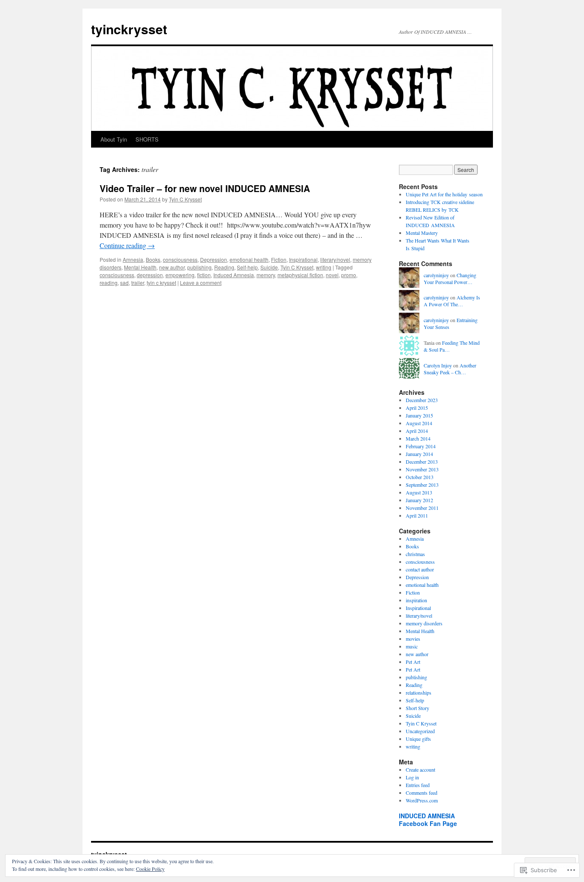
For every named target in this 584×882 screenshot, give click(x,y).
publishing (199, 267)
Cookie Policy (150, 868)
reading (109, 282)
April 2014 (417, 430)
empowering (180, 274)
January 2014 (419, 453)
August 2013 (419, 492)
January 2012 (419, 500)
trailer (137, 282)
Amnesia (133, 259)
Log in (412, 777)
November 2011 (422, 507)
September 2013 (422, 484)
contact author (420, 569)
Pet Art (413, 661)
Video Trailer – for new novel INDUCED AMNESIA (205, 188)
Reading (224, 267)
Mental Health (140, 267)
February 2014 (421, 446)
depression (150, 274)
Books (153, 259)
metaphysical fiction (300, 274)
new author (172, 267)
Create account (420, 769)
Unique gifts (418, 738)
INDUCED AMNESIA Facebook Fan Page (428, 819)
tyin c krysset (161, 282)
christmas (415, 554)
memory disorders (424, 623)
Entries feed (418, 784)
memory (266, 274)
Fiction (278, 259)
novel (332, 274)
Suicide (269, 267)
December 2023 (422, 400)
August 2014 (419, 423)
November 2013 (422, 469)
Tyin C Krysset (185, 199)
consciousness (180, 259)
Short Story (417, 707)
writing (323, 267)
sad (124, 282)
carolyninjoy (436, 275)
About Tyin (113, 139)
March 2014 (418, 438)
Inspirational (303, 259)
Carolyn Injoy (438, 365)
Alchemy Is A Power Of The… (452, 301)
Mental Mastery (422, 232)
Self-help (247, 267)
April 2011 (417, 515)
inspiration (416, 600)
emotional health (249, 259)
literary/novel (335, 259)
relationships (418, 692)
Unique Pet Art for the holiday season (444, 194)
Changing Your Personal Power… (450, 279)
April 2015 (417, 407)
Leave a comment (200, 282)
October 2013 (420, 477)
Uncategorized (420, 731)
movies (413, 638)
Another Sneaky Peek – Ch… (450, 369)
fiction (204, 274)
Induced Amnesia (233, 274)
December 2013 (422, 461)
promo (348, 274)
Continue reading (127, 245)
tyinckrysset (129, 29)
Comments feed (421, 792)
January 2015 (419, 415)
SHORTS (147, 139)
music (412, 646)
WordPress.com (422, 800)
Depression (213, 259)
